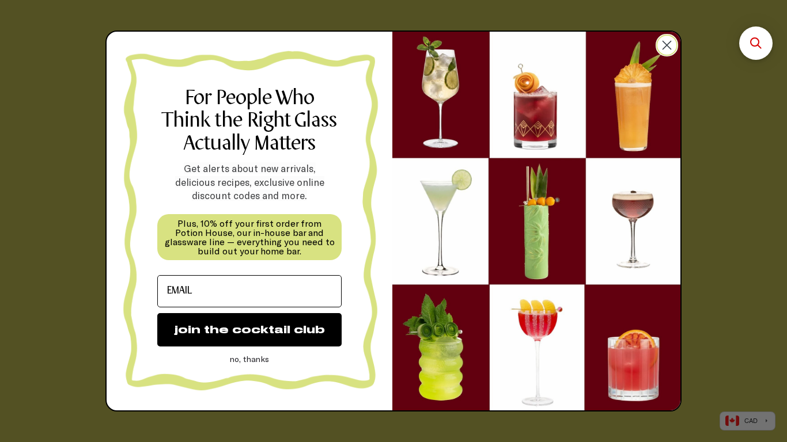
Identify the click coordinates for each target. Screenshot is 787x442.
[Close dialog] (667, 45)
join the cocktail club (250, 329)
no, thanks (249, 359)
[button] (756, 43)
